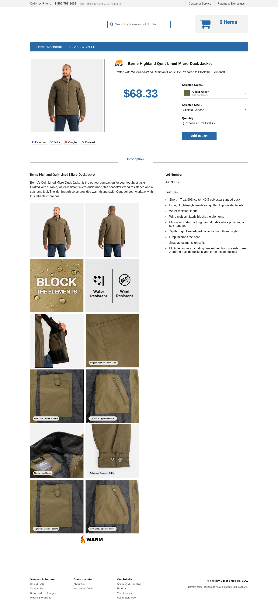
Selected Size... (192, 104)
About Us (79, 583)
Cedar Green (200, 91)
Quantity (187, 118)
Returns (122, 588)
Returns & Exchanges (231, 3)
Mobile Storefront (40, 597)
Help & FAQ (37, 583)
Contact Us (36, 588)
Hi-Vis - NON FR (82, 47)
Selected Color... (192, 84)
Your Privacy (124, 593)
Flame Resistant (49, 47)
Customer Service (200, 3)
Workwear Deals (83, 588)
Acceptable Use (126, 597)
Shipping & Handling (129, 583)
